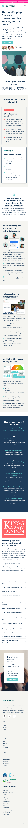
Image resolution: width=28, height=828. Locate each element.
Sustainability (6, 761)
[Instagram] (4, 716)
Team (4, 745)
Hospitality (5, 803)
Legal (4, 805)
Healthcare (5, 794)
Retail (4, 799)
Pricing (4, 733)
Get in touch (7, 42)
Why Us (4, 729)
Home (4, 725)
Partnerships (6, 763)
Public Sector (6, 807)
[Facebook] (14, 716)
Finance (5, 796)
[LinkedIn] (9, 716)
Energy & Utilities (7, 812)
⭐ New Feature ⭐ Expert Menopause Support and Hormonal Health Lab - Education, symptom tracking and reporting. (14, 1)
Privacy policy (6, 757)
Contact (5, 765)
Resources (5, 747)
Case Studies (6, 731)
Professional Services (8, 792)
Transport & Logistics (8, 810)
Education (5, 790)
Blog (4, 741)
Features (5, 727)
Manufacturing (6, 801)
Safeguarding (6, 759)
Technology (5, 798)
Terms (4, 756)
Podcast (5, 743)
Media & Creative (7, 809)
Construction (6, 814)
